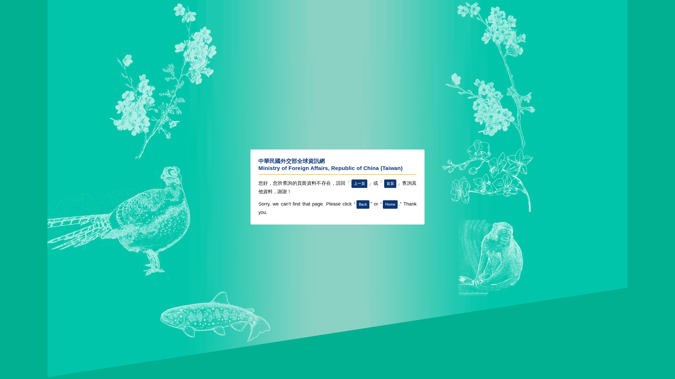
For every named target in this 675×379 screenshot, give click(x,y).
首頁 (390, 183)
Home (390, 204)
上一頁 (359, 183)
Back (363, 204)
